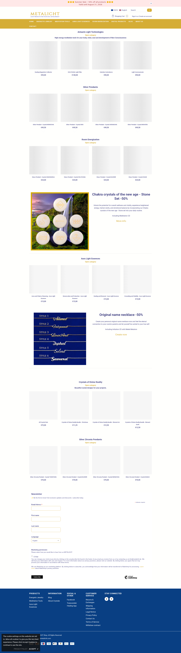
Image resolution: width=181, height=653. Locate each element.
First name (35, 515)
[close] (151, 3)
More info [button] (121, 221)
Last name (35, 526)
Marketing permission (39, 550)
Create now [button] (121, 334)
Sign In (134, 16)
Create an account (145, 16)
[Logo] (45, 14)
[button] (119, 10)
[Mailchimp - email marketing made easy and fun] (130, 579)
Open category (90, 35)
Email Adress (36, 505)
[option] (43, 60)
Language (35, 537)
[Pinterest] (111, 599)
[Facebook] (106, 599)
